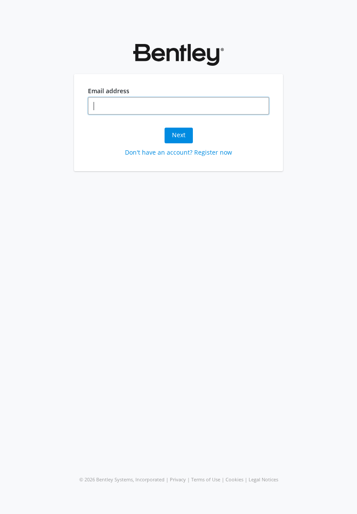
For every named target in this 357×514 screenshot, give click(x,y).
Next (178, 135)
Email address (108, 91)
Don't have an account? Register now (178, 152)
